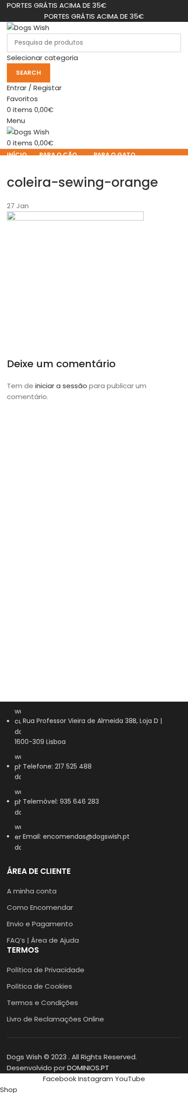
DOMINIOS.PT (88, 1067)
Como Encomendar (40, 907)
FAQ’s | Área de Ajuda (43, 940)
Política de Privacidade (45, 970)
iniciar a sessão (61, 385)
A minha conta (32, 891)
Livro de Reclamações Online (55, 1019)
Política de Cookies (39, 986)
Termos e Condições (42, 1002)
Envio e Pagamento (40, 924)
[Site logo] (28, 27)
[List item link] (94, 784)
